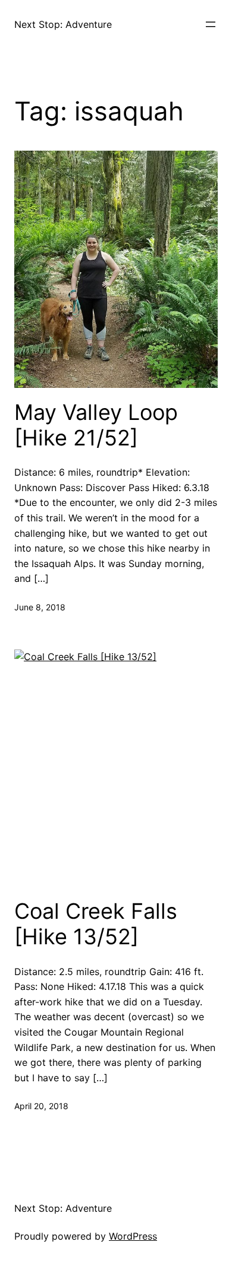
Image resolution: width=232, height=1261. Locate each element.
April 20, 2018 (41, 1106)
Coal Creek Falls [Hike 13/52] (95, 924)
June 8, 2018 (39, 607)
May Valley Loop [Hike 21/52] (96, 425)
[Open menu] (210, 24)
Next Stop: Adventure (63, 24)
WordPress (133, 1236)
